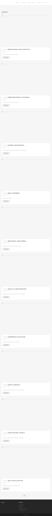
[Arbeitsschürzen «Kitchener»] (26, 79)
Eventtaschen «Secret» (16, 433)
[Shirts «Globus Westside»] (26, 271)
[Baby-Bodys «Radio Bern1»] (26, 223)
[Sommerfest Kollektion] (26, 319)
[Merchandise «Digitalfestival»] (26, 31)
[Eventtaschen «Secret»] (26, 415)
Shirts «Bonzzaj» (14, 385)
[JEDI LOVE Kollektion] (26, 463)
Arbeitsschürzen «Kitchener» (19, 97)
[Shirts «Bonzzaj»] (26, 367)
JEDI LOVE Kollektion (15, 480)
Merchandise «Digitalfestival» (19, 49)
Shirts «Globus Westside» (17, 289)
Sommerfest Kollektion (16, 337)
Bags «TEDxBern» (14, 193)
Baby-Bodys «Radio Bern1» (17, 241)
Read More (6, 57)
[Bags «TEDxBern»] (26, 175)
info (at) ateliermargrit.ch (23, 508)
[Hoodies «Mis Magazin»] (26, 127)
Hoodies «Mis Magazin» (16, 145)
